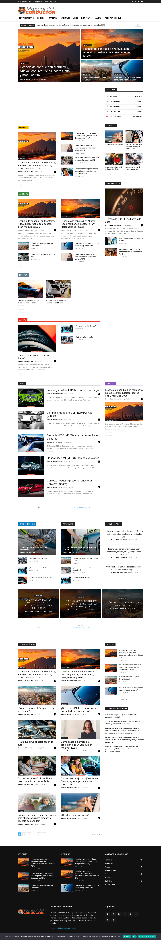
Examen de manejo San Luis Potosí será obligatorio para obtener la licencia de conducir (37, 818)
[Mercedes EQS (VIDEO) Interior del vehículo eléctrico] (31, 443)
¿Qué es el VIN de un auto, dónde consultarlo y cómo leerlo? (79, 710)
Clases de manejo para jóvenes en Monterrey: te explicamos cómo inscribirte (86, 171)
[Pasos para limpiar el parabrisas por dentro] (134, 159)
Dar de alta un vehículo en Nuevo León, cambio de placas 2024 (35, 780)
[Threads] (113, 920)
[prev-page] (19, 185)
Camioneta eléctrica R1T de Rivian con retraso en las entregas (28, 302)
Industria (21, 297)
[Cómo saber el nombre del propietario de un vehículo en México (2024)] (67, 148)
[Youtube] (142, 1)
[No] (158, 936)
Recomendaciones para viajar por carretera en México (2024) (134, 146)
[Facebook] (129, 1)
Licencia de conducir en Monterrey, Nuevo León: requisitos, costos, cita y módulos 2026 (71, 25)
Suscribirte (137, 116)
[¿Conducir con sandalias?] (114, 136)
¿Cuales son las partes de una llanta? (41, 577)
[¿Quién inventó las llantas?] (67, 340)
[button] (140, 18)
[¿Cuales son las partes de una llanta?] (37, 338)
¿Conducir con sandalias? (114, 144)
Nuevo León (24, 63)
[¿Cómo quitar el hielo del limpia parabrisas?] (37, 542)
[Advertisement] (59, 108)
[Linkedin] (119, 914)
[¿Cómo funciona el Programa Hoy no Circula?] (96, 71)
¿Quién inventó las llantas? (84, 337)
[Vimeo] (138, 1)
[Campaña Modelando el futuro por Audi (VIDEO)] (31, 420)
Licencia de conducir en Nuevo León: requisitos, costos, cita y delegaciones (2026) (86, 135)
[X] (135, 1)
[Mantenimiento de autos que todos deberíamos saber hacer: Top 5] (111, 252)
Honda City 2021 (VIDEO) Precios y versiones (73, 458)
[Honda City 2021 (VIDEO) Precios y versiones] (31, 465)
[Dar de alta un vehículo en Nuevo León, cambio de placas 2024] (67, 160)
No (134, 936)
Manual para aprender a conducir (117, 724)
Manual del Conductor (25, 171)
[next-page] (22, 185)
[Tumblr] (130, 914)
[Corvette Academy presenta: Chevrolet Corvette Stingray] (31, 488)
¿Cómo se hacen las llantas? (85, 326)
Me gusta (138, 96)
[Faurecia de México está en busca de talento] (114, 159)
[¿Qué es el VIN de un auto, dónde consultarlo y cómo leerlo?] (127, 71)
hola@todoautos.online (67, 928)
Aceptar (127, 936)
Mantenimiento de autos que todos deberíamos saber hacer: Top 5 (130, 252)
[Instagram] (132, 1)
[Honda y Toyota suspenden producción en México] (59, 289)
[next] (139, 25)
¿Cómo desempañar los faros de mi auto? (79, 548)
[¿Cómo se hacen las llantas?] (67, 329)
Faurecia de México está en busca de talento (113, 168)
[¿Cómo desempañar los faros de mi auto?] (111, 241)
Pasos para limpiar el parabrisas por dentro (133, 168)
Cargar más (123, 699)
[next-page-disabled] (22, 311)
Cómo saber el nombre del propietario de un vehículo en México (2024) (85, 148)
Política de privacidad (147, 936)
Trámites (64, 738)
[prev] (136, 25)
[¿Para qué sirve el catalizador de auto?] (23, 257)
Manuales (86, 74)
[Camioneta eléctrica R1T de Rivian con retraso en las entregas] (30, 289)
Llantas (20, 351)
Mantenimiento (110, 215)
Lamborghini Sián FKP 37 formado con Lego (73, 390)
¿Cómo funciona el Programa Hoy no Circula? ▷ (122, 721)
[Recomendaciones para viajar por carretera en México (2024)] (134, 136)
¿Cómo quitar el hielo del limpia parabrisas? (34, 548)
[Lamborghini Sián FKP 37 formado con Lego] (31, 398)
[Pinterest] (125, 914)
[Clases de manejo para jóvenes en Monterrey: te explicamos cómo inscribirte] (67, 172)
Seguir (139, 101)
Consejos (109, 141)
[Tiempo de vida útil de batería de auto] (124, 202)
